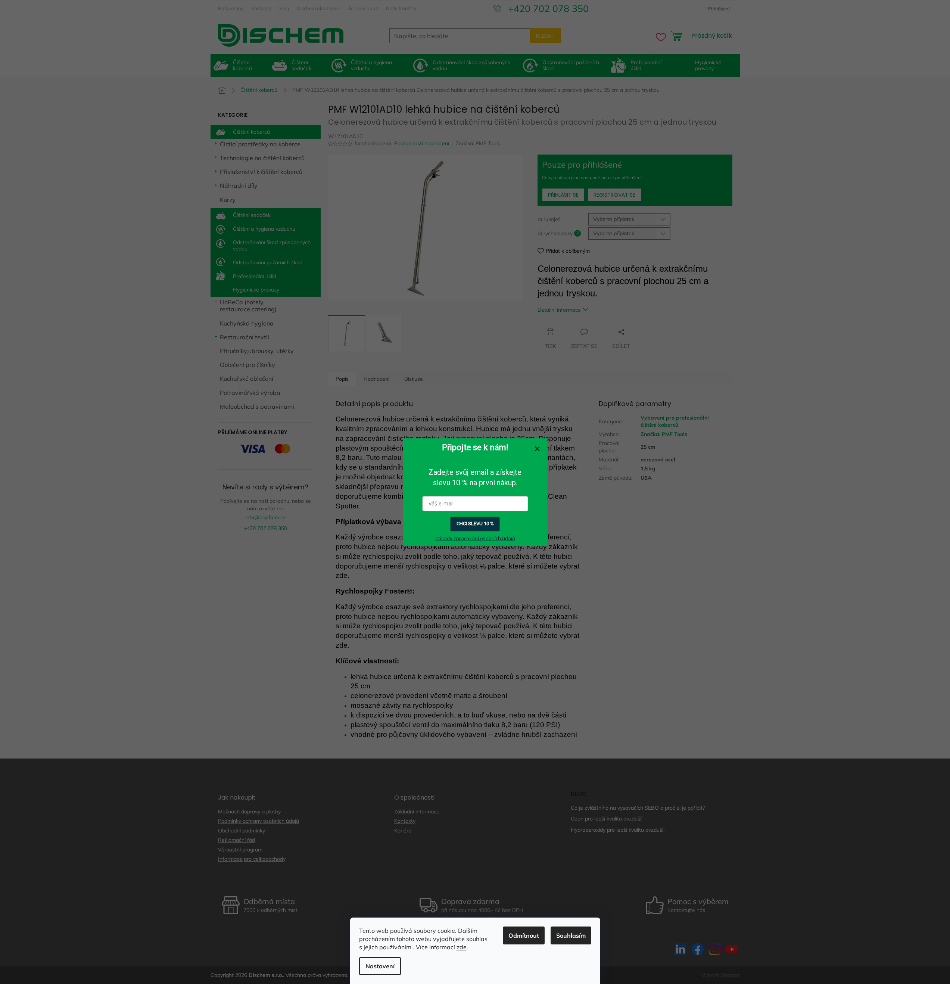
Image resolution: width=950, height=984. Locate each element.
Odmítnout (523, 935)
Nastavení (380, 966)
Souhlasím (571, 935)
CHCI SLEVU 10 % (475, 524)
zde (462, 947)
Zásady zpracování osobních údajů (475, 538)
